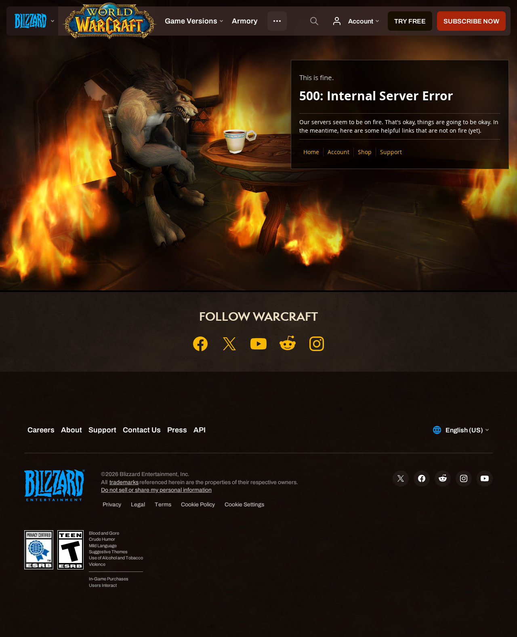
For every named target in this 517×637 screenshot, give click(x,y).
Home (311, 152)
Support (391, 152)
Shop (365, 152)
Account (338, 152)
